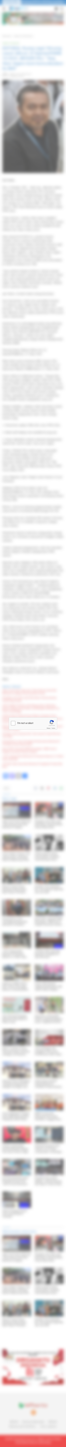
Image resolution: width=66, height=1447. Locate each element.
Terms (53, 728)
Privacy (48, 728)
